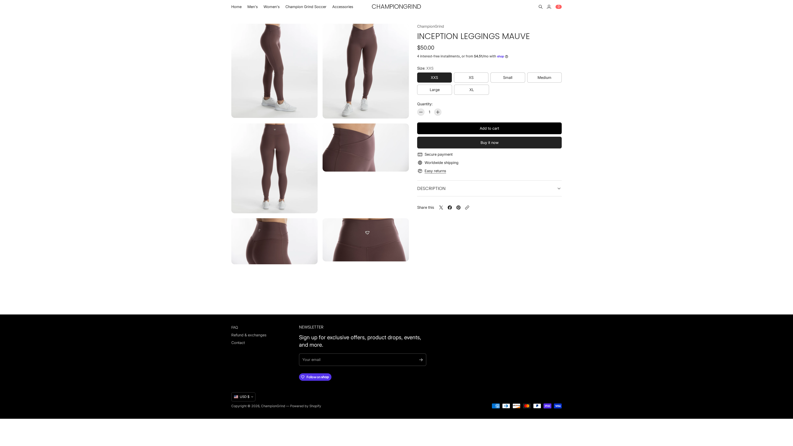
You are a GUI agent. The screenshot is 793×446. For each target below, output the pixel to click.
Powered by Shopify (305, 406)
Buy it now (490, 142)
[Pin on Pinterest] (458, 207)
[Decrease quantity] (421, 112)
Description (431, 188)
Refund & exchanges (248, 335)
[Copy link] (467, 207)
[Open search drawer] (541, 7)
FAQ (234, 327)
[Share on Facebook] (449, 207)
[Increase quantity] (438, 112)
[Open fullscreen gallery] (309, 110)
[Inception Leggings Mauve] (274, 71)
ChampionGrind (430, 26)
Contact (238, 342)
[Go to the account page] (549, 7)
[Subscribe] (421, 359)
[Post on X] (441, 207)
